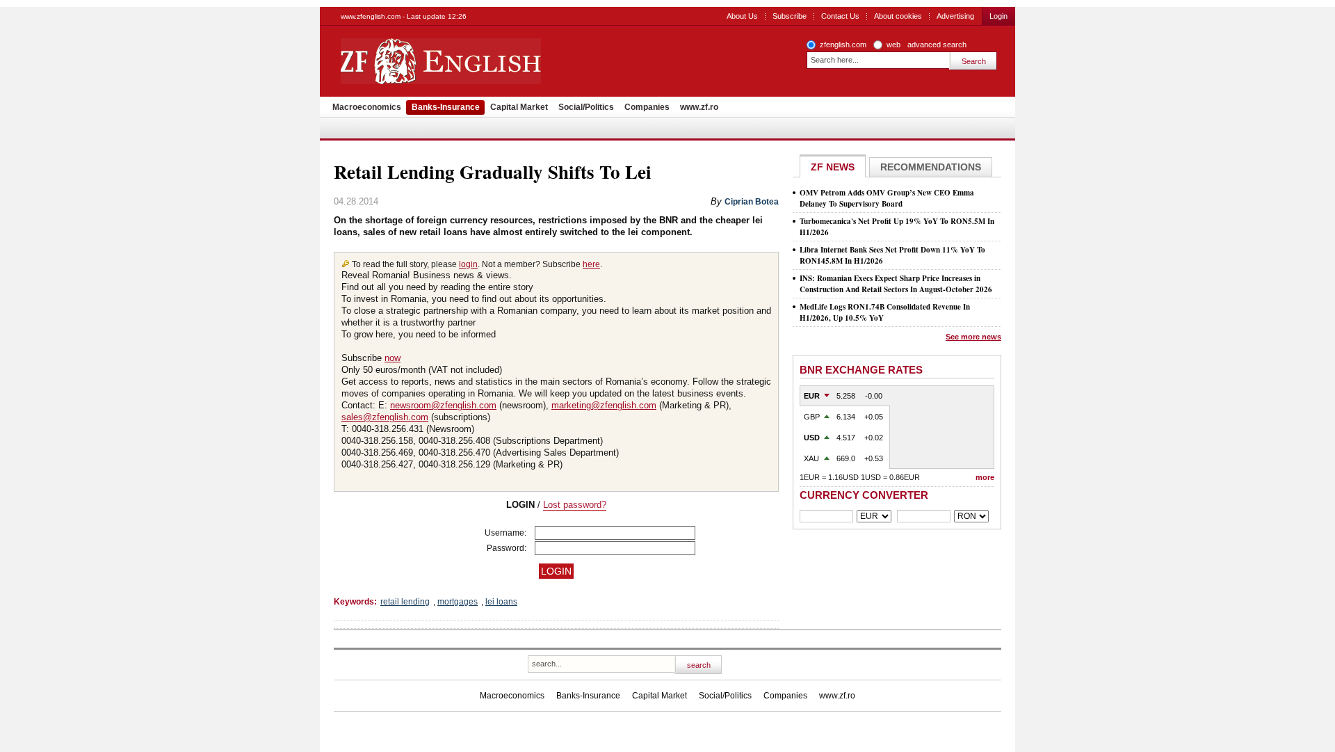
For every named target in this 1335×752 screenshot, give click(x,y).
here (591, 264)
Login (998, 16)
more (985, 477)
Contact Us (840, 16)
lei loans (501, 602)
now (392, 358)
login (468, 264)
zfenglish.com (843, 44)
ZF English (490, 61)
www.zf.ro (699, 107)
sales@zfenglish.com (384, 417)
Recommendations (930, 167)
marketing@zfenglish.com (603, 405)
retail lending (405, 602)
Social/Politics (586, 107)
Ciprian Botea (752, 202)
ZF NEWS (833, 167)
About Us (742, 16)
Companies (647, 107)
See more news (973, 337)
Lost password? (574, 504)
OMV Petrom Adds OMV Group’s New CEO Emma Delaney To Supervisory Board (887, 198)
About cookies (898, 16)
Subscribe (789, 16)
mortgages (457, 602)
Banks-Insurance (446, 107)
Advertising (955, 16)
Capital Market (519, 107)
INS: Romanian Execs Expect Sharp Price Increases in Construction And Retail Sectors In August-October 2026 (896, 284)
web (893, 44)
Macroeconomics (366, 107)
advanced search (936, 44)
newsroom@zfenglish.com (443, 405)
